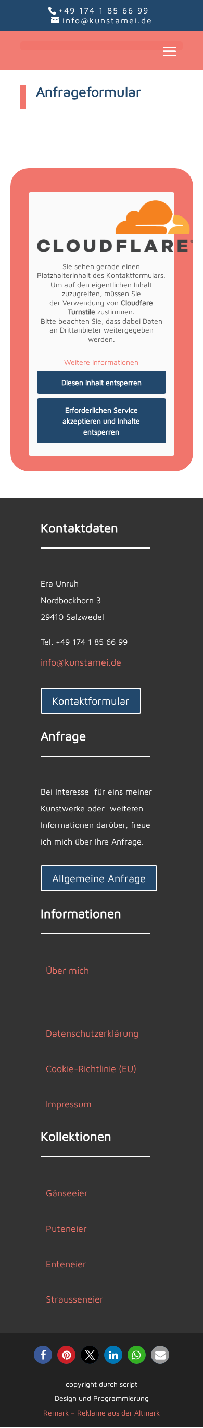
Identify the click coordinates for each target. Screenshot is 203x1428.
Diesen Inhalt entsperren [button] (101, 382)
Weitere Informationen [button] (101, 362)
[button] (43, 1355)
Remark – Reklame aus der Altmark (101, 1412)
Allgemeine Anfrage (99, 878)
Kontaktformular (91, 701)
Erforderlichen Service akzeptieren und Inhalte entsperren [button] (101, 420)
